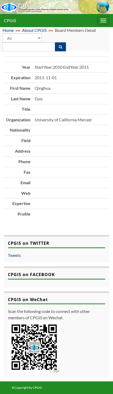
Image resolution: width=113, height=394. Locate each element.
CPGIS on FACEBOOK (31, 274)
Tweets (14, 255)
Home (8, 30)
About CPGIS (34, 30)
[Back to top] (101, 382)
